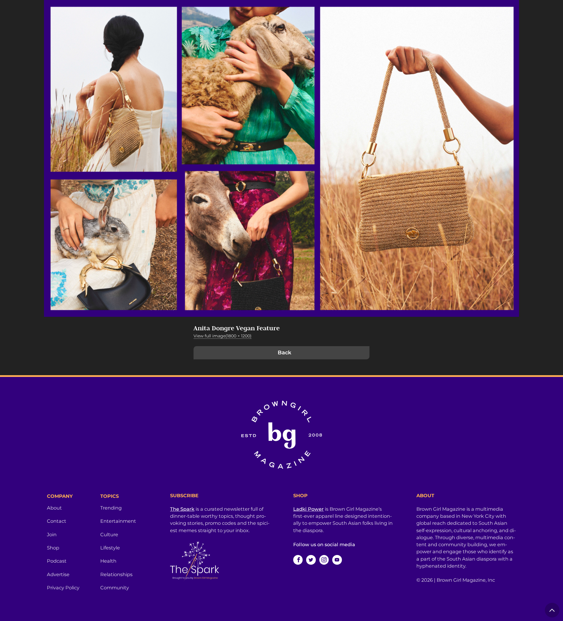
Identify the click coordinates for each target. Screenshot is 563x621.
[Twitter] (311, 559)
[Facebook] (298, 559)
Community (114, 587)
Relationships (116, 574)
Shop (53, 548)
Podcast (57, 561)
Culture (109, 534)
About (54, 508)
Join (52, 534)
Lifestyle (110, 548)
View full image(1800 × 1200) (223, 336)
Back (284, 352)
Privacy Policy (63, 587)
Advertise (58, 574)
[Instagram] (324, 559)
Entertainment (118, 521)
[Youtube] (337, 559)
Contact (56, 521)
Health (108, 561)
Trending (111, 508)
